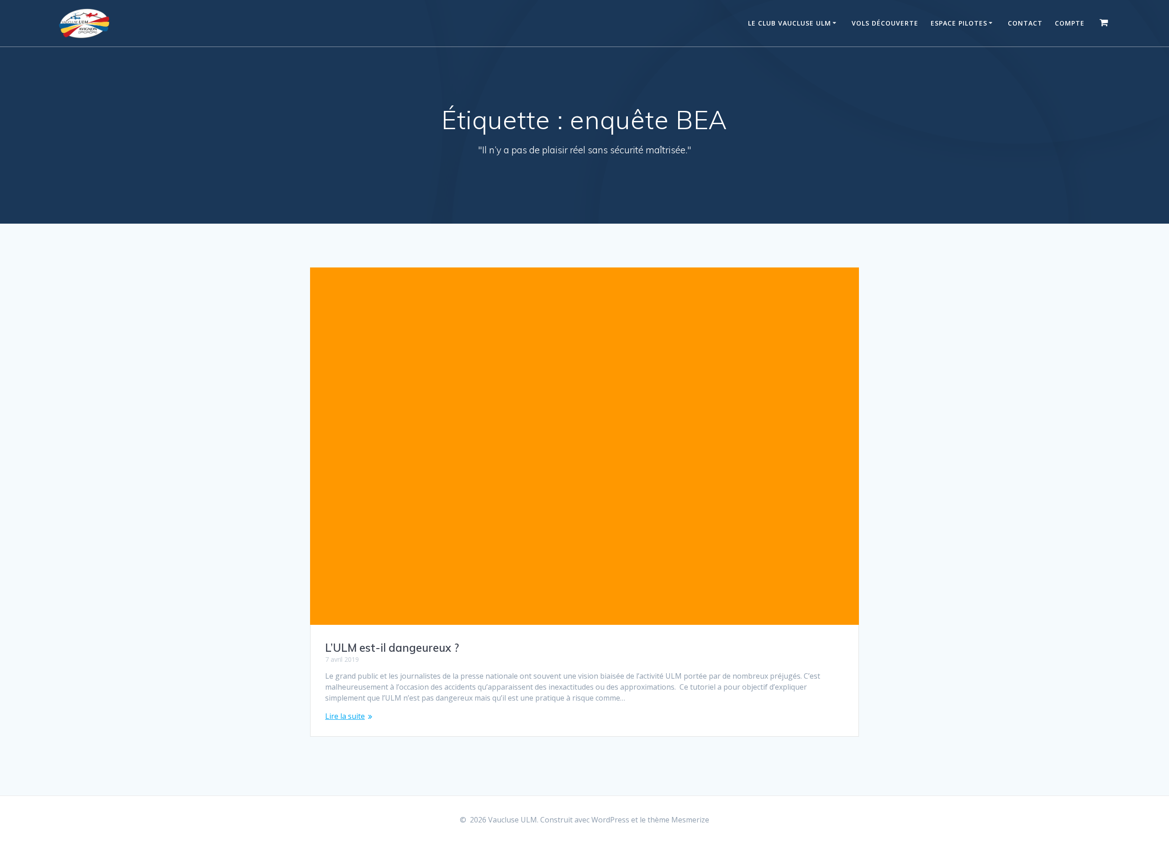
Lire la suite (345, 716)
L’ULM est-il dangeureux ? (392, 648)
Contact (1025, 23)
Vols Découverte (885, 23)
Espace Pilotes (959, 23)
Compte (1070, 23)
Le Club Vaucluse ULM (789, 23)
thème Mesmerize (678, 820)
